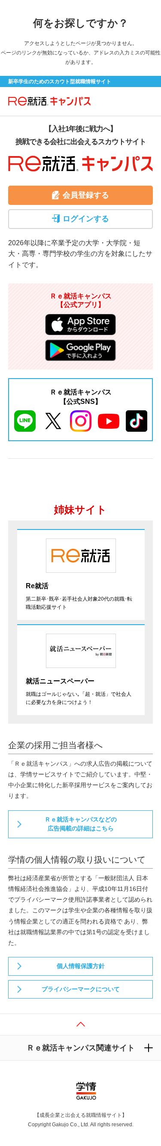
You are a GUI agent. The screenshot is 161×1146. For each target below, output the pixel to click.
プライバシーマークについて (81, 989)
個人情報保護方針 (81, 966)
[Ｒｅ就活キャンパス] (46, 100)
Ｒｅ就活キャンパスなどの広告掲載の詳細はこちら (81, 824)
